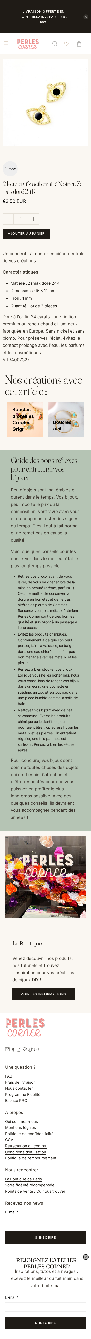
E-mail (11, 1297)
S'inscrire (45, 1323)
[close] (85, 1257)
